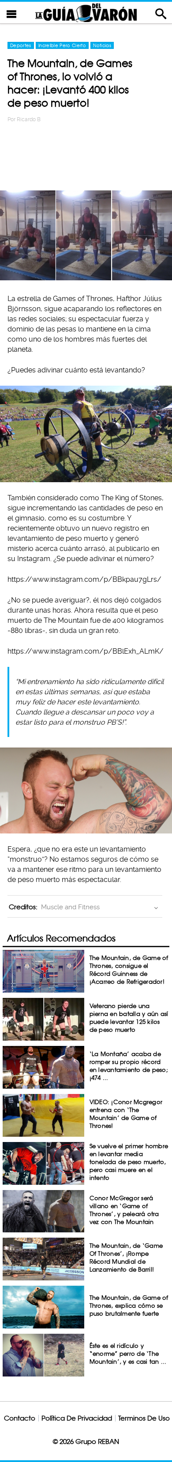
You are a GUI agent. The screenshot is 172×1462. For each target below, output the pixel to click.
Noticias (102, 45)
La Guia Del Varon (86, 12)
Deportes (20, 45)
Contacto (19, 1418)
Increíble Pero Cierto (62, 45)
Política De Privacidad (76, 1418)
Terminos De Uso (144, 1418)
